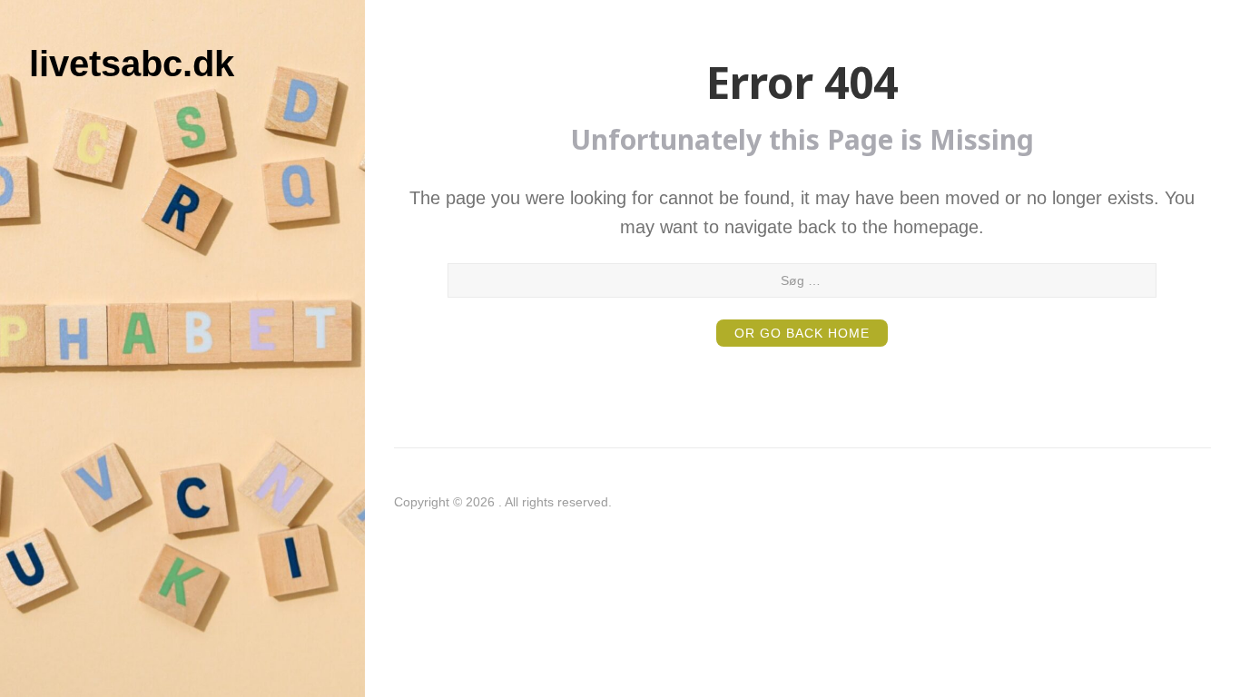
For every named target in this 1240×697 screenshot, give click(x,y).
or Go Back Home (802, 333)
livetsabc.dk (131, 63)
